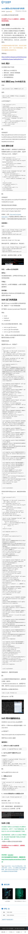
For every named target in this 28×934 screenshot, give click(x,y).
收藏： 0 (19, 932)
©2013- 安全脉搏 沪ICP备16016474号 (13, 928)
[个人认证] (11, 11)
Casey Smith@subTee (17, 866)
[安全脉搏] (7, 2)
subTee (10, 868)
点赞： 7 (5, 932)
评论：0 (12, 932)
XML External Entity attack (11, 869)
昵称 (4, 912)
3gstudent (8, 11)
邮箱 (4, 915)
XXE (21, 869)
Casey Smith (7, 866)
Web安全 (3, 11)
